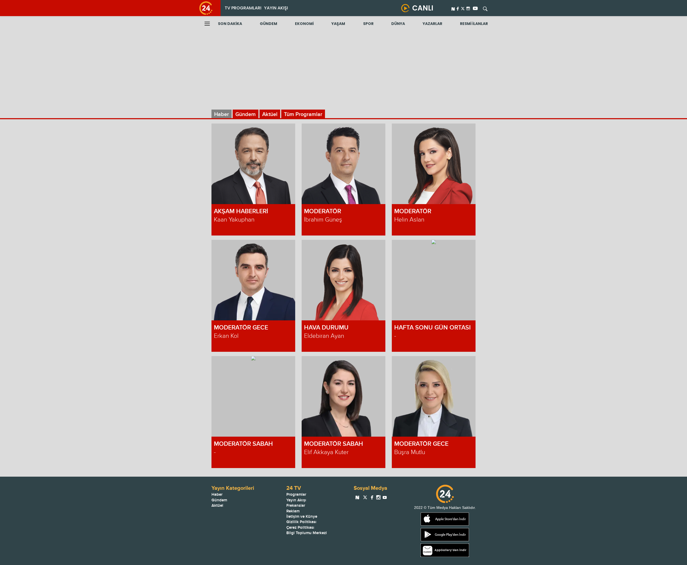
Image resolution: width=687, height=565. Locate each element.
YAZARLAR (432, 23)
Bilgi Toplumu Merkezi (306, 532)
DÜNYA (398, 23)
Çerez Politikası (300, 527)
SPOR (368, 23)
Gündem (245, 114)
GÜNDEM (268, 23)
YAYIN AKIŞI (276, 8)
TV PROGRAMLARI (243, 8)
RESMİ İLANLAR (474, 23)
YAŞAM (338, 23)
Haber (221, 114)
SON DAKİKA (230, 23)
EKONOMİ (304, 23)
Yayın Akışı (296, 500)
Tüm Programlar (303, 114)
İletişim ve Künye (301, 516)
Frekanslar (295, 505)
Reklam (292, 511)
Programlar (296, 494)
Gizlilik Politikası (301, 521)
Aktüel (269, 114)
